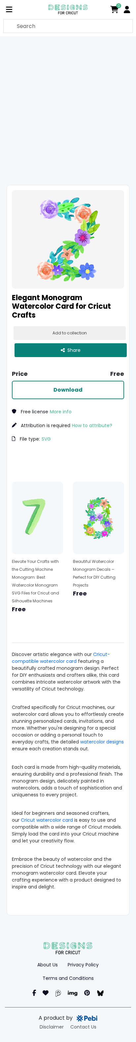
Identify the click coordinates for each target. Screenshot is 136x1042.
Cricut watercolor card (47, 820)
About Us (47, 964)
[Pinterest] (87, 993)
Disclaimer (52, 1027)
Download (68, 390)
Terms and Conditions (68, 978)
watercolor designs (102, 742)
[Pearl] (58, 993)
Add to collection (69, 333)
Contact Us (83, 1027)
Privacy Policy (83, 964)
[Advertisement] (68, 110)
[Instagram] (45, 993)
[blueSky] (100, 993)
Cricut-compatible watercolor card (61, 658)
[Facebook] (34, 993)
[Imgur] (72, 993)
